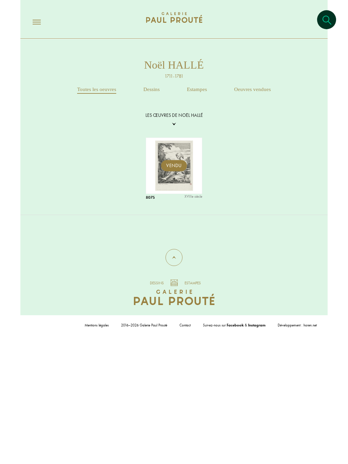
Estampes (197, 89)
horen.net (310, 325)
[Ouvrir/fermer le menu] (30, 22)
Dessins (151, 89)
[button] (174, 257)
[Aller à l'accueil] (174, 24)
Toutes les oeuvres (96, 89)
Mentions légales (97, 325)
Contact (185, 325)
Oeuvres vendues (252, 89)
